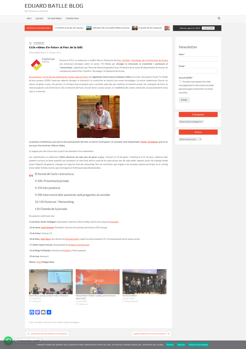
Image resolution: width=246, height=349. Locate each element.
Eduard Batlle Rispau (37, 52)
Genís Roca (46, 239)
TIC (30, 43)
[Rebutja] (242, 344)
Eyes (39, 262)
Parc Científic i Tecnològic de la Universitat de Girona (142, 60)
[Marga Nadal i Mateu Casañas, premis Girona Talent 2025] (159, 27)
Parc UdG (57, 322)
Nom (182, 54)
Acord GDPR (186, 77)
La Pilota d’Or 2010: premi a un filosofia (49, 334)
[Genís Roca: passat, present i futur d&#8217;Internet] (51, 281)
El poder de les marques (141, 28)
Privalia (66, 250)
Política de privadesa (198, 344)
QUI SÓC (40, 18)
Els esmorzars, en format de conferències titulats (58, 77)
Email (182, 66)
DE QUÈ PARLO (55, 18)
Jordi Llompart (47, 227)
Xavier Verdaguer (149, 141)
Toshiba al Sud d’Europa (78, 244)
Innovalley (114, 221)
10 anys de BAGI (129, 295)
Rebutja (181, 344)
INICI (29, 18)
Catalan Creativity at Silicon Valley (149, 334)
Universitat (39, 43)
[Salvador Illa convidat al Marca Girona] (80, 27)
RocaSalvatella (72, 239)
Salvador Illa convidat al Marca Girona (102, 28)
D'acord (170, 344)
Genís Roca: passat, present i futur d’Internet (48, 295)
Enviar (184, 99)
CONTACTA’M (72, 18)
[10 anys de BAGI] (144, 281)
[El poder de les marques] (126, 27)
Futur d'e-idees (35, 322)
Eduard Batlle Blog (54, 5)
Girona (48, 322)
